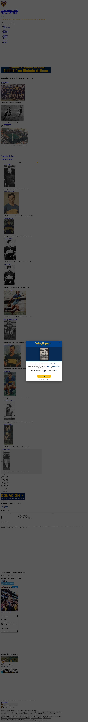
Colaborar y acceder (44, 376)
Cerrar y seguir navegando (44, 379)
